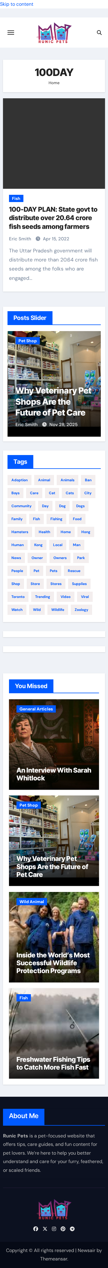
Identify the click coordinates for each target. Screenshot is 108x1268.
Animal (44, 480)
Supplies (79, 583)
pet (36, 570)
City (88, 493)
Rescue (74, 570)
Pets (53, 570)
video (65, 596)
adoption (19, 480)
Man (76, 544)
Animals (67, 480)
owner (37, 557)
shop (15, 583)
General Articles (36, 709)
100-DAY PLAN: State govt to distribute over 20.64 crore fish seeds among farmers (53, 217)
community (21, 506)
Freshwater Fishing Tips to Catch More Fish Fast (53, 1063)
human (17, 544)
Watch (16, 609)
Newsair (86, 1250)
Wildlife (57, 609)
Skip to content (16, 4)
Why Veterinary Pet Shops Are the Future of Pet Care (53, 401)
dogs (80, 506)
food (77, 519)
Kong (38, 544)
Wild (37, 609)
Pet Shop (27, 340)
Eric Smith (20, 239)
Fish (16, 198)
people (17, 570)
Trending (42, 596)
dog (62, 506)
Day (45, 506)
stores (56, 583)
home (66, 532)
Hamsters (19, 532)
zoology (81, 609)
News (16, 557)
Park (81, 557)
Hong (85, 532)
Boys (15, 493)
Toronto (18, 596)
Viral (85, 596)
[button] (92, 382)
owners (60, 557)
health (44, 532)
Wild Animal (32, 901)
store (35, 583)
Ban (88, 480)
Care (34, 493)
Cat (52, 493)
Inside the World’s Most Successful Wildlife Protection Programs (53, 963)
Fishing (56, 519)
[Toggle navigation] (11, 32)
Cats (70, 493)
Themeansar (53, 1259)
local (57, 544)
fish (36, 519)
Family (16, 519)
